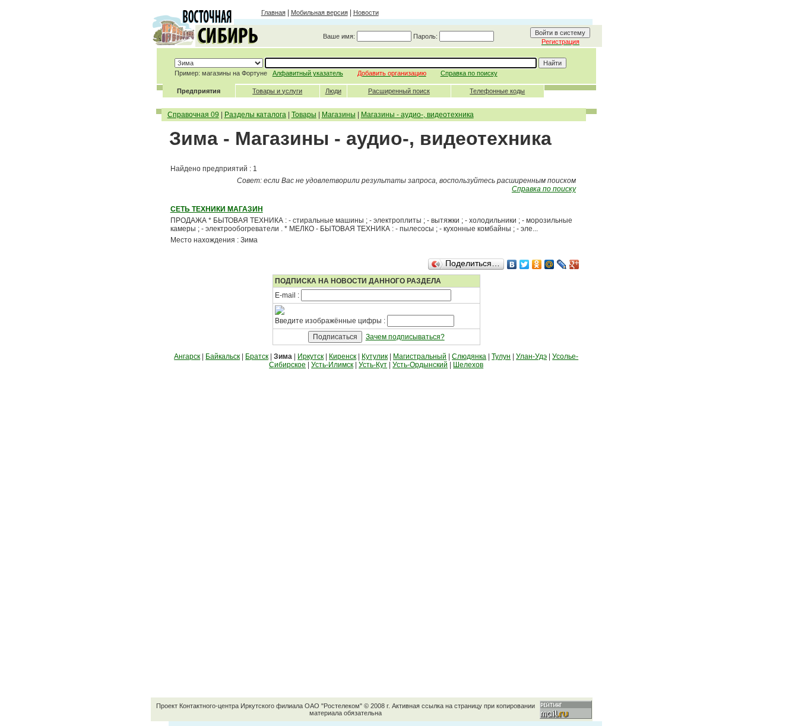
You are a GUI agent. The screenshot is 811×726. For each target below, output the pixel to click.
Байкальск (222, 356)
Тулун (501, 356)
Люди (333, 90)
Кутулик (375, 356)
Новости (366, 12)
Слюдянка (469, 356)
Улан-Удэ (531, 356)
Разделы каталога (255, 115)
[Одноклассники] (537, 264)
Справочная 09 (193, 115)
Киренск (342, 356)
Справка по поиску (469, 73)
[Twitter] (524, 264)
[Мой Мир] (549, 264)
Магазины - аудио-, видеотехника (417, 115)
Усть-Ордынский (420, 365)
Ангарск (187, 356)
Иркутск (310, 356)
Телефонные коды (497, 90)
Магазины (339, 115)
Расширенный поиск (399, 90)
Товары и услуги (277, 90)
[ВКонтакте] (512, 264)
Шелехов (468, 365)
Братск (256, 356)
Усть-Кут (373, 365)
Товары (304, 115)
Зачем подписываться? (405, 337)
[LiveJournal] (562, 264)
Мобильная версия (319, 12)
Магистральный (419, 356)
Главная (273, 12)
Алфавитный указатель (308, 73)
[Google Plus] (574, 264)
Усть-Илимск (332, 365)
